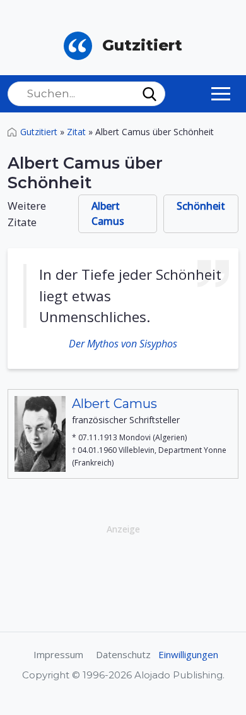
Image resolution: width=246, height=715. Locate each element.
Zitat (76, 132)
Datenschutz (123, 654)
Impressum (58, 654)
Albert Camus (107, 213)
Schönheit (201, 206)
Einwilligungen (188, 654)
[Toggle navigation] (220, 93)
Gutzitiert (38, 132)
